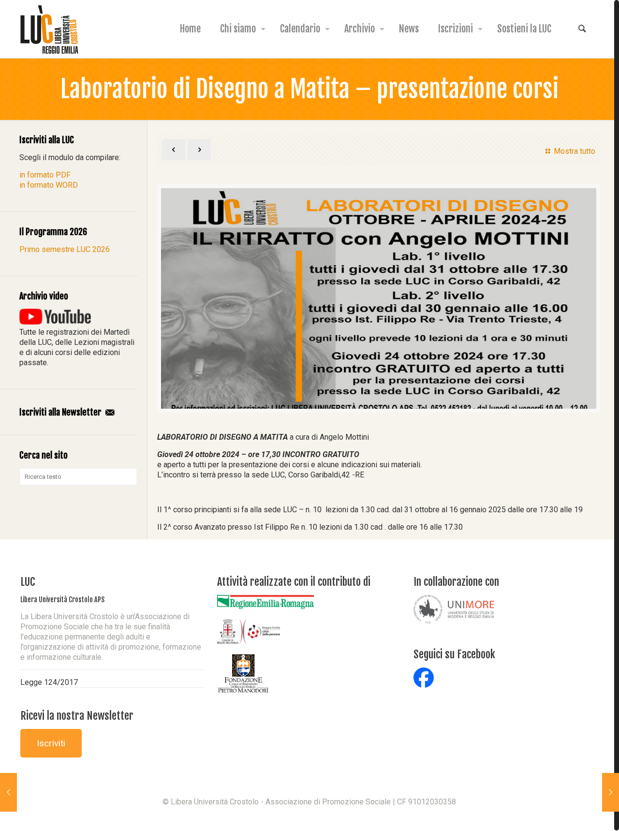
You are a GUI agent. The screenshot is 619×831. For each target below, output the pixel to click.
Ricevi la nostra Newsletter (76, 715)
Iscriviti (51, 743)
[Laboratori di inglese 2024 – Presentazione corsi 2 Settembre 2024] (8, 792)
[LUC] (49, 29)
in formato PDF (45, 174)
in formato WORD (48, 185)
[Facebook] (309, 817)
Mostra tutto (574, 151)
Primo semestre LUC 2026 (64, 249)
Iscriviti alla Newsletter (61, 412)
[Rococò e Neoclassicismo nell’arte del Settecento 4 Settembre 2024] (610, 792)
